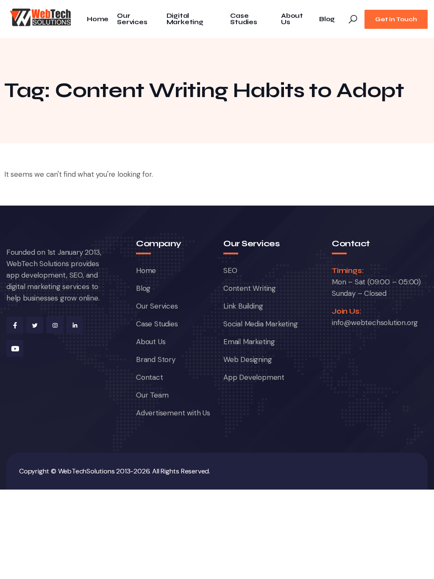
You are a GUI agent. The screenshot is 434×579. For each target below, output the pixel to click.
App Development (253, 377)
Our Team (152, 395)
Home (97, 19)
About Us (292, 19)
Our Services (132, 19)
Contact (149, 377)
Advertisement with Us (173, 413)
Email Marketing (249, 341)
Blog (327, 19)
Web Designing (247, 359)
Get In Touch (396, 19)
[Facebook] (14, 325)
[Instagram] (54, 325)
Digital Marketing (185, 19)
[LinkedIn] (74, 325)
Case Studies (243, 19)
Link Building (243, 306)
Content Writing (249, 288)
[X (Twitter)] (34, 325)
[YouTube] (14, 348)
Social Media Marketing (260, 323)
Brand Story (155, 359)
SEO (230, 270)
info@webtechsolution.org (375, 322)
